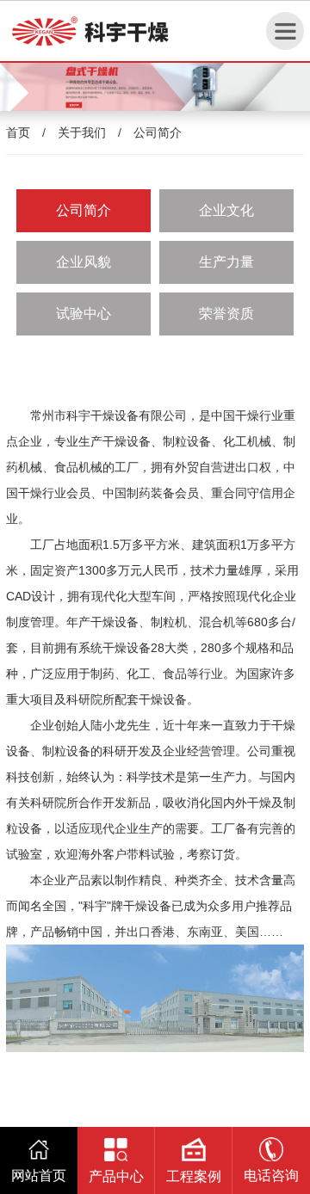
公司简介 (157, 132)
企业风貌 (83, 262)
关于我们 (82, 132)
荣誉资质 (226, 313)
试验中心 (83, 313)
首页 (18, 132)
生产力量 (226, 262)
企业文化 (226, 210)
